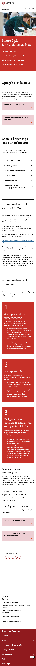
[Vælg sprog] (29, 8)
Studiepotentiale (10, 181)
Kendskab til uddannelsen (14, 171)
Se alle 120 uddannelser (11, 616)
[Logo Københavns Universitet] (15, 3)
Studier (5, 8)
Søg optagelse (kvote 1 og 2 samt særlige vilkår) (17, 606)
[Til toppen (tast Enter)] (33, 631)
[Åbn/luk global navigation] (33, 3)
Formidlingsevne (10, 166)
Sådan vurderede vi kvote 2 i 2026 (13, 60)
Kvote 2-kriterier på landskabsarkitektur (15, 56)
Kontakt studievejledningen (12, 610)
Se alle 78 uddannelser (10, 602)
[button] (33, 8)
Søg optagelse (8, 619)
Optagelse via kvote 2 (9, 52)
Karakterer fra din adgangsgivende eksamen (14, 187)
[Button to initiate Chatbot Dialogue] (32, 657)
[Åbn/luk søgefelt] (26, 8)
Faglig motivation (10, 176)
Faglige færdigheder (11, 161)
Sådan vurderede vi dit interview (12, 64)
